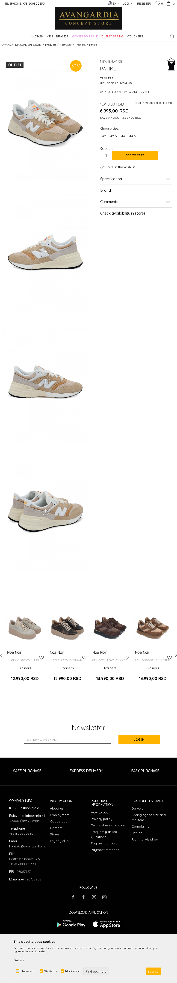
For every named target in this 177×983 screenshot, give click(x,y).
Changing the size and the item (149, 817)
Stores (55, 834)
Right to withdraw (145, 839)
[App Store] (106, 924)
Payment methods (105, 850)
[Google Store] (70, 924)
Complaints (140, 826)
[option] (24, 645)
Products (50, 44)
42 (104, 136)
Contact (56, 828)
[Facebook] (73, 897)
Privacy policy (101, 819)
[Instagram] (94, 897)
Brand (105, 190)
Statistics (51, 971)
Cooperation (59, 821)
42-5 (113, 136)
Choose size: (109, 128)
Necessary (28, 971)
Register (144, 3)
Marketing (72, 971)
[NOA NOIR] (14, 652)
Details (19, 960)
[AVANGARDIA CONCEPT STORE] (88, 18)
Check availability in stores (123, 213)
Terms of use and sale (107, 825)
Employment (59, 815)
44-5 (132, 136)
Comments (109, 202)
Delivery (138, 808)
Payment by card (104, 843)
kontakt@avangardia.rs (27, 846)
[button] (172, 36)
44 (123, 136)
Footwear (65, 44)
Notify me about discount (153, 103)
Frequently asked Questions (104, 834)
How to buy (100, 812)
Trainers (80, 44)
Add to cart (135, 155)
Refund (137, 833)
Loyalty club (59, 841)
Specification (111, 179)
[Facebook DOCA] (83, 897)
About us (57, 808)
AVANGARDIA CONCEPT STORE (21, 44)
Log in (139, 739)
